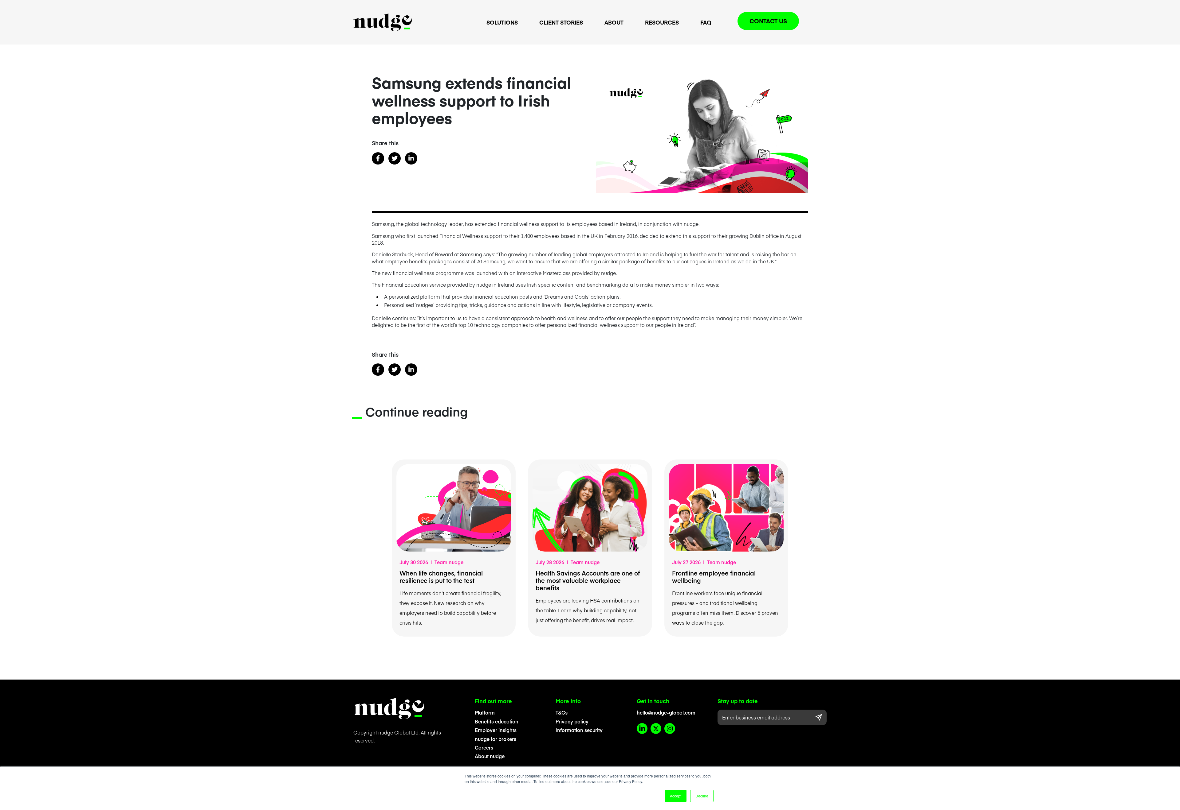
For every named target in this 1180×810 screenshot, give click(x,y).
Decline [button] (701, 795)
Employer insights (496, 730)
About (613, 22)
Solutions (502, 22)
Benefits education (496, 721)
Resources (662, 22)
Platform (485, 712)
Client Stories (561, 22)
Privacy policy (572, 721)
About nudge (490, 756)
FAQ (705, 22)
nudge (382, 22)
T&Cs (562, 712)
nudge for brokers (495, 739)
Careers (484, 747)
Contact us (768, 21)
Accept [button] (675, 795)
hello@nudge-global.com (666, 712)
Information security (579, 730)
